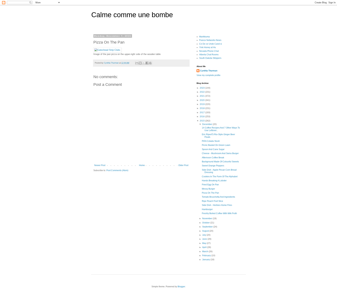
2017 (202, 112)
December (207, 124)
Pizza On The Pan (210, 193)
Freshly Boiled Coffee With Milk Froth (219, 213)
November (207, 218)
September (207, 227)
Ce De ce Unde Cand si (210, 44)
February (206, 255)
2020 (202, 100)
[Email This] (137, 63)
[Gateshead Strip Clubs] (107, 50)
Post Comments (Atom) (117, 170)
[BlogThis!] (140, 63)
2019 (202, 104)
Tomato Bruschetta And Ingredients (218, 197)
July (204, 235)
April (204, 247)
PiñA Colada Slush (211, 141)
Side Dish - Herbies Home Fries (217, 205)
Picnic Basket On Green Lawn (216, 145)
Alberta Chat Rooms (209, 54)
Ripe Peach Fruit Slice (212, 201)
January (206, 259)
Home (142, 165)
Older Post (183, 165)
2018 (202, 108)
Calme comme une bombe (132, 15)
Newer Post (99, 165)
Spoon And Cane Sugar (213, 149)
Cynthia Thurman (208, 70)
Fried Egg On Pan (210, 184)
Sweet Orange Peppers (213, 165)
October (206, 222)
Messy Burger (208, 189)
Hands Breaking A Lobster (214, 180)
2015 (202, 121)
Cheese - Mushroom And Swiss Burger (220, 153)
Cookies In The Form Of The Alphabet (219, 176)
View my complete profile (208, 75)
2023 (202, 88)
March (205, 251)
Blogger (181, 286)
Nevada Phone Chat (209, 51)
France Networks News (210, 40)
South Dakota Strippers (210, 58)
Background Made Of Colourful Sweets (220, 161)
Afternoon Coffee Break (213, 157)
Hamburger (207, 209)
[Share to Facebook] (147, 63)
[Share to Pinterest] (150, 63)
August (205, 231)
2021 (202, 96)
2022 (202, 92)
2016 (202, 116)
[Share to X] (143, 63)
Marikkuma (204, 36)
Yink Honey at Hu (207, 47)
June (204, 239)
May (204, 243)
